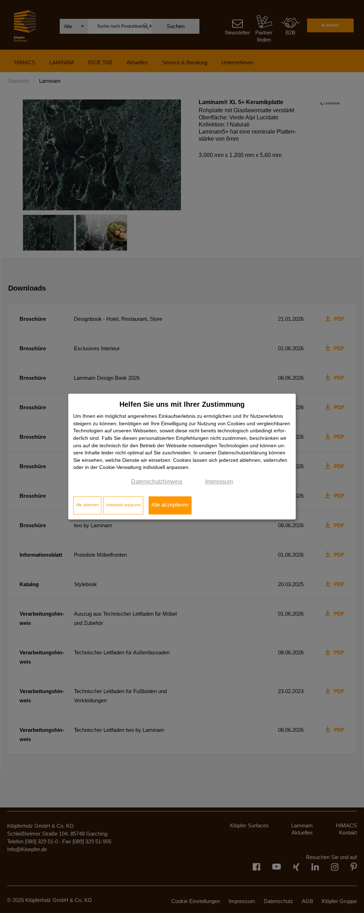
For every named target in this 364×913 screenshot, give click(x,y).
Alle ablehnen (87, 505)
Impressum (219, 482)
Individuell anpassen (123, 505)
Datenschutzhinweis (156, 482)
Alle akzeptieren (169, 505)
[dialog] (182, 456)
